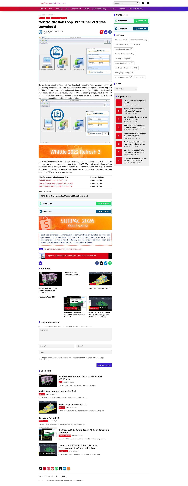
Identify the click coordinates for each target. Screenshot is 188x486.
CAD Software (94, 308)
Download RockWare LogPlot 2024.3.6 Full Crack (135, 118)
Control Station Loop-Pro (55, 249)
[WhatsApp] (110, 263)
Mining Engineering (124, 72)
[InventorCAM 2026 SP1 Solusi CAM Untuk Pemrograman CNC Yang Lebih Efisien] (100, 303)
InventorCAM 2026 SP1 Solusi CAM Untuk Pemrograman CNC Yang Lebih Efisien (100, 315)
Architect (42, 18)
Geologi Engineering (124, 54)
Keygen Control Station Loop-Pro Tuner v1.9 (56, 183)
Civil (48, 18)
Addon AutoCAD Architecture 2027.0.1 (72, 274)
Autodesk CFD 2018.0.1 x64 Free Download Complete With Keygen (134, 151)
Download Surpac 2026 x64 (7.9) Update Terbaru (135, 110)
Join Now (104, 203)
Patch (41, 186)
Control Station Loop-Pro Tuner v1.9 (53, 180)
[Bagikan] (110, 32)
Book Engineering (138, 40)
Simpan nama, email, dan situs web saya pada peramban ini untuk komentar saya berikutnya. (72, 359)
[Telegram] (105, 263)
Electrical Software (71, 308)
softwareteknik (48, 31)
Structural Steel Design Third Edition (135, 102)
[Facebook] (97, 263)
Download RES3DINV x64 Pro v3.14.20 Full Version (135, 135)
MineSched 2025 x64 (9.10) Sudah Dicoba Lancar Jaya (134, 126)
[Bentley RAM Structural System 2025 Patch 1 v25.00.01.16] (50, 279)
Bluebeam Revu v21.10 (47, 297)
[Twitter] (101, 263)
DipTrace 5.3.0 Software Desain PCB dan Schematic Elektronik (74, 315)
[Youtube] (52, 468)
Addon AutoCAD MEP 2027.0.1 (100, 288)
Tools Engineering (75, 249)
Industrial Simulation (124, 63)
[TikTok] (60, 468)
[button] (137, 3)
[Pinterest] (44, 468)
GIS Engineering (123, 58)
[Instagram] (48, 468)
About (41, 476)
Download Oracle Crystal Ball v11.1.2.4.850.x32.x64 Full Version (135, 159)
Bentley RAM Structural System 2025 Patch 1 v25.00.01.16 (48, 290)
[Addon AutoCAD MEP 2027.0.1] (100, 279)
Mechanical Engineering (58, 18)
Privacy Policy (61, 476)
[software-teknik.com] (53, 3)
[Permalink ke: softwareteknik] (41, 32)
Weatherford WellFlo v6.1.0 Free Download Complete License (134, 143)
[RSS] (68, 468)
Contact (50, 476)
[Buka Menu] (148, 3)
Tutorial (139, 77)
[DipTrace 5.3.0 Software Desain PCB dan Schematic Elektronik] (75, 303)
